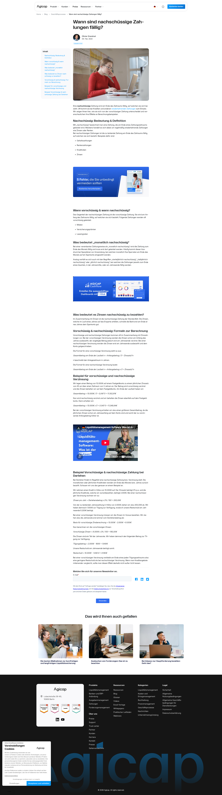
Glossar (116, 697)
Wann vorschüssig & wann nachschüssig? (54, 63)
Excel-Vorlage (119, 705)
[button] (7, 791)
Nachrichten (143, 711)
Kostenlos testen (176, 6)
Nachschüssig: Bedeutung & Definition (55, 57)
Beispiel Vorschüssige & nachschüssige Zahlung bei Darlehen (56, 93)
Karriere (92, 737)
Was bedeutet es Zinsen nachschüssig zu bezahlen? (56, 75)
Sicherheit (166, 690)
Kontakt (92, 741)
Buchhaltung (143, 700)
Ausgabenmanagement (98, 700)
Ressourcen (86, 6)
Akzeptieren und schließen (38, 783)
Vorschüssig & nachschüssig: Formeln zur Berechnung (57, 81)
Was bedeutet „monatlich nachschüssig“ (54, 69)
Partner (98, 6)
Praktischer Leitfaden (122, 712)
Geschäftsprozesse (58, 14)
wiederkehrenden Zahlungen (124, 109)
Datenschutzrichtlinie (11, 776)
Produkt (53, 6)
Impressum (167, 709)
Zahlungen (93, 704)
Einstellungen (14, 783)
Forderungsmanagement (99, 707)
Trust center (94, 726)
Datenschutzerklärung (171, 713)
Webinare (117, 716)
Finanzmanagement (146, 704)
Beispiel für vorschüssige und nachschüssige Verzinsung (55, 87)
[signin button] (163, 6)
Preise (75, 6)
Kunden (65, 6)
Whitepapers (118, 708)
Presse (92, 744)
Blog (46, 14)
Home (38, 14)
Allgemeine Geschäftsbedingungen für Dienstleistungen (171, 703)
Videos (116, 701)
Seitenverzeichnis (96, 748)
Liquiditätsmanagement (99, 690)
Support (92, 722)
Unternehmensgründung (148, 715)
